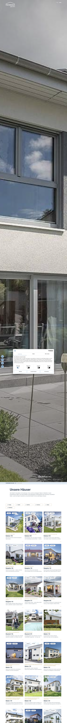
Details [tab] (33, 353)
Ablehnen (20, 371)
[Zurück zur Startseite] (10, 4)
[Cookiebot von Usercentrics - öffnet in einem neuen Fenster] (49, 351)
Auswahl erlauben (33, 371)
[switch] (28, 367)
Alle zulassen (46, 371)
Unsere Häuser (19, 483)
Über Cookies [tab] (47, 353)
